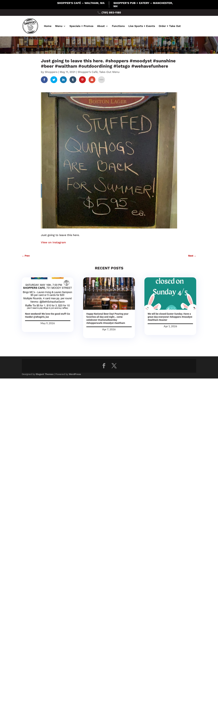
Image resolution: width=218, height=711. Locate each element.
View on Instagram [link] (53, 242)
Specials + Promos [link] (81, 26)
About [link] (101, 26)
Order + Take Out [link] (170, 26)
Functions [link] (118, 26)
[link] (44, 79)
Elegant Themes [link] (44, 374)
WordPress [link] (75, 374)
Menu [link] (58, 26)
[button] (103, 365)
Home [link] (47, 26)
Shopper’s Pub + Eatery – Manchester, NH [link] (143, 4)
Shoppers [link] (51, 72)
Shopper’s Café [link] (88, 72)
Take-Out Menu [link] (109, 72)
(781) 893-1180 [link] (111, 12)
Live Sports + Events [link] (141, 26)
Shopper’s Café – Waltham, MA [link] (81, 3)
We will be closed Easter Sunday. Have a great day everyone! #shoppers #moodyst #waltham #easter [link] (170, 316)
